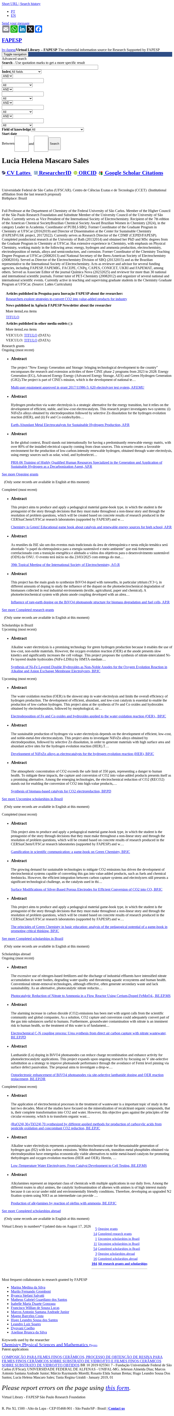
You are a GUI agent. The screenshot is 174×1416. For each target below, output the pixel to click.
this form (117, 1387)
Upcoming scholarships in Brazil (119, 1239)
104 (94, 1264)
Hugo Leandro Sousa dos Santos (34, 1320)
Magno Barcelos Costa (27, 1316)
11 (95, 1244)
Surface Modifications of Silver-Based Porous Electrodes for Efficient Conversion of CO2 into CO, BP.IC (86, 889)
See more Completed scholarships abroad (31, 1211)
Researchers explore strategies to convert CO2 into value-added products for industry (66, 299)
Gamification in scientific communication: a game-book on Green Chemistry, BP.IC (70, 852)
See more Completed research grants (28, 610)
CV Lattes (18, 173)
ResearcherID (54, 173)
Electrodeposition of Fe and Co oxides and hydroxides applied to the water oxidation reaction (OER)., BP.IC (88, 716)
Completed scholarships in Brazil (119, 1248)
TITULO (12, 317)
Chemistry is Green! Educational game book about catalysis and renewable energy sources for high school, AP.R (91, 527)
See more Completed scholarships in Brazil (32, 939)
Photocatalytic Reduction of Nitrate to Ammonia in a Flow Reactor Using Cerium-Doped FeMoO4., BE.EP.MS (91, 996)
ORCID (87, 173)
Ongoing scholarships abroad (116, 1253)
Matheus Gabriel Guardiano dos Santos (39, 1299)
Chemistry (12, 1344)
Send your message (15, 23)
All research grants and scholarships (122, 1263)
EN (13, 15)
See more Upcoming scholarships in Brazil (32, 799)
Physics (93, 1345)
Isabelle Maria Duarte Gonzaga (33, 1304)
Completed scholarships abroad (118, 1258)
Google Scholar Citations (133, 173)
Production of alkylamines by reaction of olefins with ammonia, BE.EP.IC (63, 1203)
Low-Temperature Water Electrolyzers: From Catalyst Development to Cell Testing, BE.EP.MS (79, 1165)
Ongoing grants (108, 1229)
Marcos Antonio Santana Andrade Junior (40, 1312)
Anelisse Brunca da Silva (29, 1332)
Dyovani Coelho (23, 1328)
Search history (30, 4)
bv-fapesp (9, 50)
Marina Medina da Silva (28, 1287)
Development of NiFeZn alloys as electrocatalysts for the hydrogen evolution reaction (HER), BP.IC (82, 754)
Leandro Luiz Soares (26, 1324)
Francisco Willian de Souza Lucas (35, 1308)
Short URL (10, 4)
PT (13, 11)
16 (95, 1259)
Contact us (116, 1408)
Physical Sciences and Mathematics (55, 1344)
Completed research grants (115, 1234)
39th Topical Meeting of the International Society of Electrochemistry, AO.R (65, 565)
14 (95, 1234)
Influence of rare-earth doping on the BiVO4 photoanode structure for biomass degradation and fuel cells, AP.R (90, 602)
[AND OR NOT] (7, 76)
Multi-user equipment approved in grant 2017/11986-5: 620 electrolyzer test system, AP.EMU (77, 387)
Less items (29, 311)
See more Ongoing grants (20, 474)
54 (95, 1249)
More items (14, 311)
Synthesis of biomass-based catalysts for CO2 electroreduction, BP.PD (61, 791)
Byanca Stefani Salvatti (27, 1295)
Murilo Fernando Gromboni (31, 1291)
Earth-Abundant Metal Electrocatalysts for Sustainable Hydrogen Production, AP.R (70, 425)
